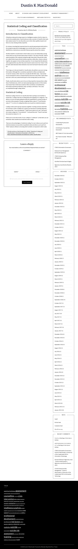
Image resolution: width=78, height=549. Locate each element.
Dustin (35, 30)
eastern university (63, 63)
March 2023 (58, 196)
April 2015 (57, 399)
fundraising (68, 67)
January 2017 (58, 330)
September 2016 (59, 344)
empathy (67, 65)
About (17, 13)
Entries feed (58, 422)
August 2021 (58, 230)
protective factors (20, 519)
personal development (14, 513)
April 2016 (57, 361)
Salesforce (56, 17)
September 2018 (59, 299)
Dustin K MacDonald (39, 5)
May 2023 (57, 193)
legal (63, 77)
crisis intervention (62, 61)
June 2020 (57, 248)
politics (65, 82)
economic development (14, 501)
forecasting (64, 67)
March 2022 (58, 217)
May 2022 (57, 210)
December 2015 (59, 375)
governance (57, 69)
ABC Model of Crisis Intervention (64, 133)
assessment (60, 53)
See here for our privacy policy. (62, 35)
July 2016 (57, 351)
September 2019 (59, 272)
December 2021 (59, 224)
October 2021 (58, 227)
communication (69, 53)
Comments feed (58, 425)
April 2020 (57, 251)
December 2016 (59, 334)
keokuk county (65, 75)
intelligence (57, 72)
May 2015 (57, 396)
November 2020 (59, 241)
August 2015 (58, 389)
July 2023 (57, 189)
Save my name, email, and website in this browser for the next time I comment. (27, 178)
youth (62, 113)
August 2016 (58, 348)
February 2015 (58, 406)
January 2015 (58, 410)
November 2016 (59, 337)
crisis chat (67, 58)
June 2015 (57, 392)
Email (38, 171)
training (64, 108)
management (67, 77)
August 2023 (58, 186)
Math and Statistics (43, 17)
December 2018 (59, 289)
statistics (58, 99)
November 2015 (59, 379)
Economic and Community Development (35, 13)
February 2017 (58, 327)
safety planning (64, 94)
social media (69, 96)
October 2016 (58, 341)
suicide (64, 99)
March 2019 (58, 279)
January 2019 (58, 286)
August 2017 (58, 310)
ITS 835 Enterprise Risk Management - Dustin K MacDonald (61, 470)
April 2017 (57, 320)
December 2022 (59, 206)
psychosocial (61, 91)
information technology (65, 69)
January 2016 (58, 372)
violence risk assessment (10, 539)
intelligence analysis (12, 508)
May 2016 (57, 358)
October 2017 (58, 303)
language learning (58, 77)
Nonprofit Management (60, 13)
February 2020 (58, 258)
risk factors (15, 522)
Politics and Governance (26, 17)
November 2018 (59, 293)
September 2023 (59, 182)
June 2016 (57, 355)
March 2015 (58, 403)
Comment (27, 150)
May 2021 (57, 234)
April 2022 (57, 213)
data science (17, 499)
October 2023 (58, 179)
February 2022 (58, 220)
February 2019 (58, 282)
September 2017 (59, 306)
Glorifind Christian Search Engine (63, 161)
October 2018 (58, 296)
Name (16, 171)
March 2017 (58, 324)
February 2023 (58, 199)
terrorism (57, 109)
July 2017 (57, 313)
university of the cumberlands (18, 537)
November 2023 (59, 175)
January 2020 (58, 261)
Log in (56, 419)
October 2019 (58, 268)
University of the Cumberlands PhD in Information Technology (63, 454)
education (63, 65)
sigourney (63, 96)
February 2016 (58, 368)
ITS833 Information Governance (63, 147)
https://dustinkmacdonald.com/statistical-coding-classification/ (24, 134)
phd (61, 82)
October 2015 (58, 382)
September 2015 (59, 386)
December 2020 (59, 237)
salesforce (57, 96)
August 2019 (58, 275)
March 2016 (58, 365)
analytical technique (60, 50)
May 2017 (57, 317)
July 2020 (57, 244)
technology (67, 105)
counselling (60, 58)
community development (59, 55)
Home (11, 13)
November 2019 (59, 265)
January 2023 (58, 203)
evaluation (58, 67)
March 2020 (58, 255)
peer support (59, 80)
